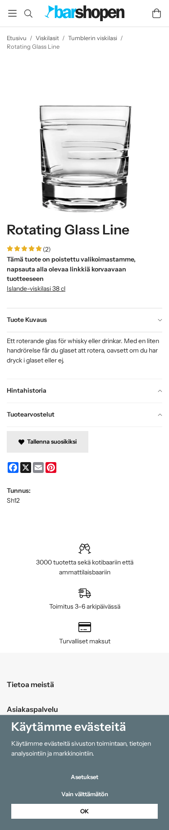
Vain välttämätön (84, 794)
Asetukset (84, 776)
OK (84, 811)
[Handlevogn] (156, 13)
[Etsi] (28, 13)
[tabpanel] (84, 355)
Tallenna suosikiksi (50, 441)
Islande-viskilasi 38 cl (36, 288)
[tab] (84, 320)
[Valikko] (12, 13)
